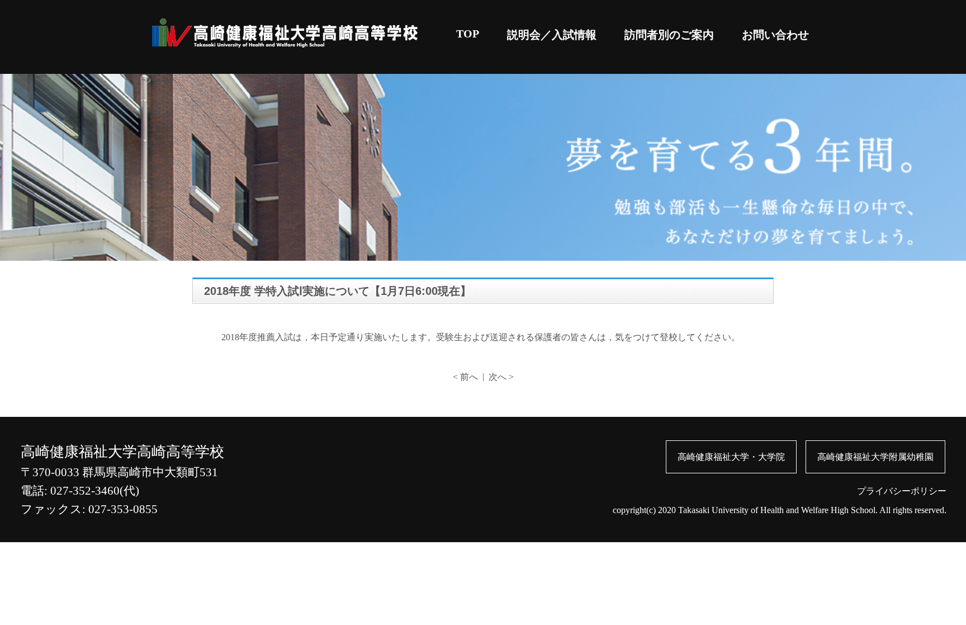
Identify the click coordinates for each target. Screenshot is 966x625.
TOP (467, 33)
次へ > (501, 377)
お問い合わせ (775, 35)
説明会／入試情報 (551, 35)
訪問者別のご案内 (669, 35)
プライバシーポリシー (901, 491)
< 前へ (465, 377)
